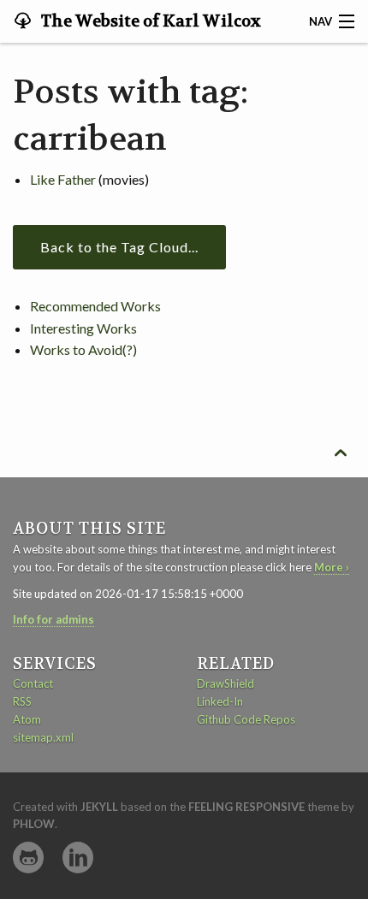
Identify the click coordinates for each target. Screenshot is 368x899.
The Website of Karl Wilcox (149, 21)
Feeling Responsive (246, 806)
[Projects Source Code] (28, 857)
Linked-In (220, 701)
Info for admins (53, 619)
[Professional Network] (77, 857)
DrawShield (225, 683)
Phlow (34, 824)
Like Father (63, 179)
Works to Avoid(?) (83, 349)
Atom (27, 719)
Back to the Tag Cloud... (119, 247)
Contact (33, 683)
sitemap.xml (43, 737)
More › (331, 567)
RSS (22, 701)
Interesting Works (83, 328)
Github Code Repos (246, 719)
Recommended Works (95, 306)
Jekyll (99, 806)
